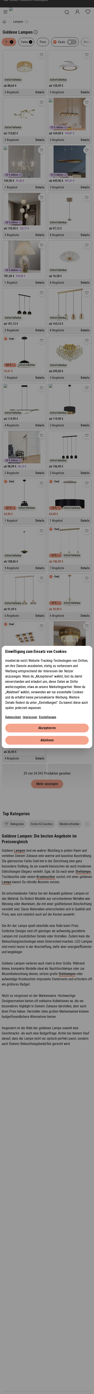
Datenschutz (13, 717)
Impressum (30, 717)
